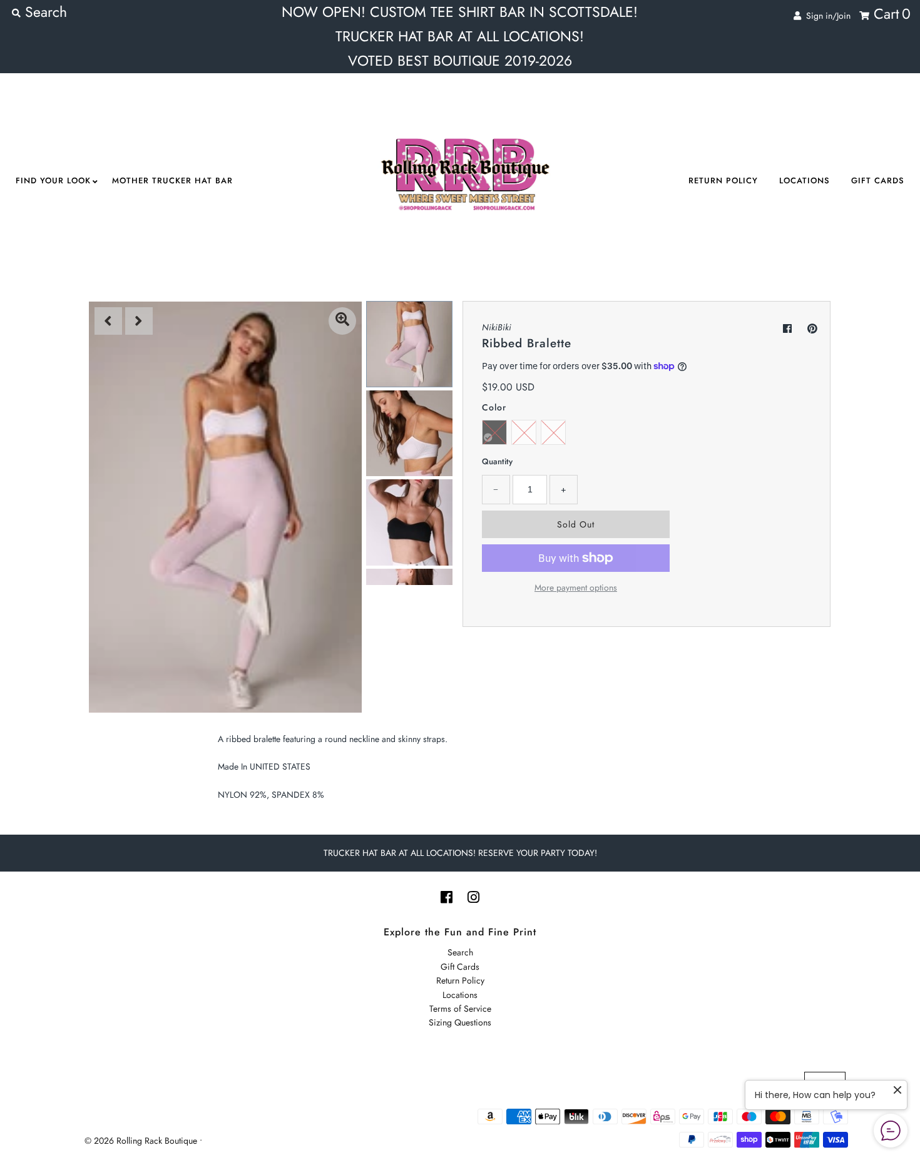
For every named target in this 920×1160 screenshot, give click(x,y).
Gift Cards (877, 180)
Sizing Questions (460, 1022)
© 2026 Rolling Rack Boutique (142, 1140)
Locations (804, 180)
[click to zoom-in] (342, 321)
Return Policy (723, 180)
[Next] (139, 321)
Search (460, 952)
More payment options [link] (575, 587)
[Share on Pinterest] (812, 329)
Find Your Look (53, 180)
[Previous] (108, 321)
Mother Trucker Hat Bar (172, 180)
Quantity (497, 461)
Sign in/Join (826, 15)
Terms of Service (460, 1008)
